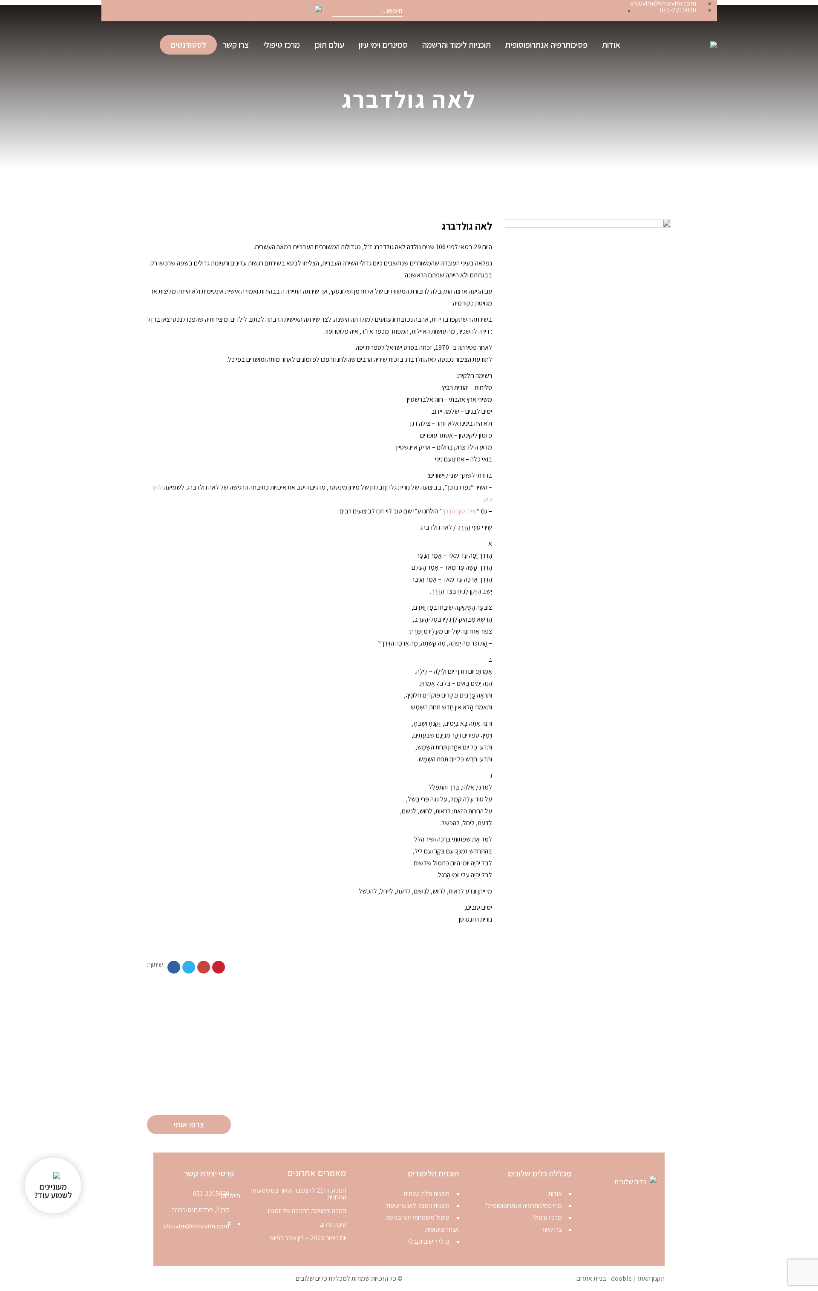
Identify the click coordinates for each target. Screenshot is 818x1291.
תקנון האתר (651, 1278)
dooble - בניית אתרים (604, 1278)
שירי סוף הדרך (459, 511)
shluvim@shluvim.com (196, 1226)
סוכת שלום (333, 1224)
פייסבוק (611, 10)
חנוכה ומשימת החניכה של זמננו (307, 1210)
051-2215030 (211, 1193)
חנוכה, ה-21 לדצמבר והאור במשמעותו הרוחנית (298, 1194)
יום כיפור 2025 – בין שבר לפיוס (308, 1238)
